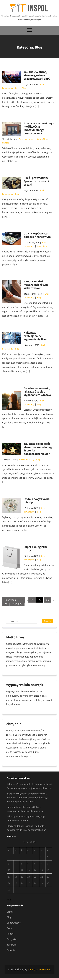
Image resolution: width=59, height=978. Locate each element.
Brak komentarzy (26, 139)
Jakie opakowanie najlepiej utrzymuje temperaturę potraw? (26, 818)
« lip (9, 899)
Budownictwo (14, 922)
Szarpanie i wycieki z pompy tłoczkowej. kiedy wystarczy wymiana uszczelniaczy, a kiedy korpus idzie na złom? (27, 797)
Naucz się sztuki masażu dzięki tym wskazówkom (36, 284)
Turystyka (11, 944)
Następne (17, 603)
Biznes (18, 88)
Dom (9, 928)
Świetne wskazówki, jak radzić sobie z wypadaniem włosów (37, 391)
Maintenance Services (39, 969)
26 (47, 599)
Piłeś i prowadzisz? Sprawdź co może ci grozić (36, 181)
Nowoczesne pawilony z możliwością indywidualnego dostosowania (39, 128)
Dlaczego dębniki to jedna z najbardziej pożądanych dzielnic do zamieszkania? (26, 827)
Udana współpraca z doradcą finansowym (37, 235)
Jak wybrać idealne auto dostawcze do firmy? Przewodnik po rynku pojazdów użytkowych (29, 786)
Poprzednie (10, 599)
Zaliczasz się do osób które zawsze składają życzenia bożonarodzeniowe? (38, 449)
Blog (24, 88)
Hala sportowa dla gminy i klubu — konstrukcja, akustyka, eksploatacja (25, 809)
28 (6, 603)
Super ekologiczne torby (36, 548)
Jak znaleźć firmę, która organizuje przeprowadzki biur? (37, 75)
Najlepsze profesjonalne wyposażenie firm (35, 336)
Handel (5, 142)
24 (32, 599)
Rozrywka (11, 939)
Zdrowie (11, 950)
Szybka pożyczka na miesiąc (36, 500)
